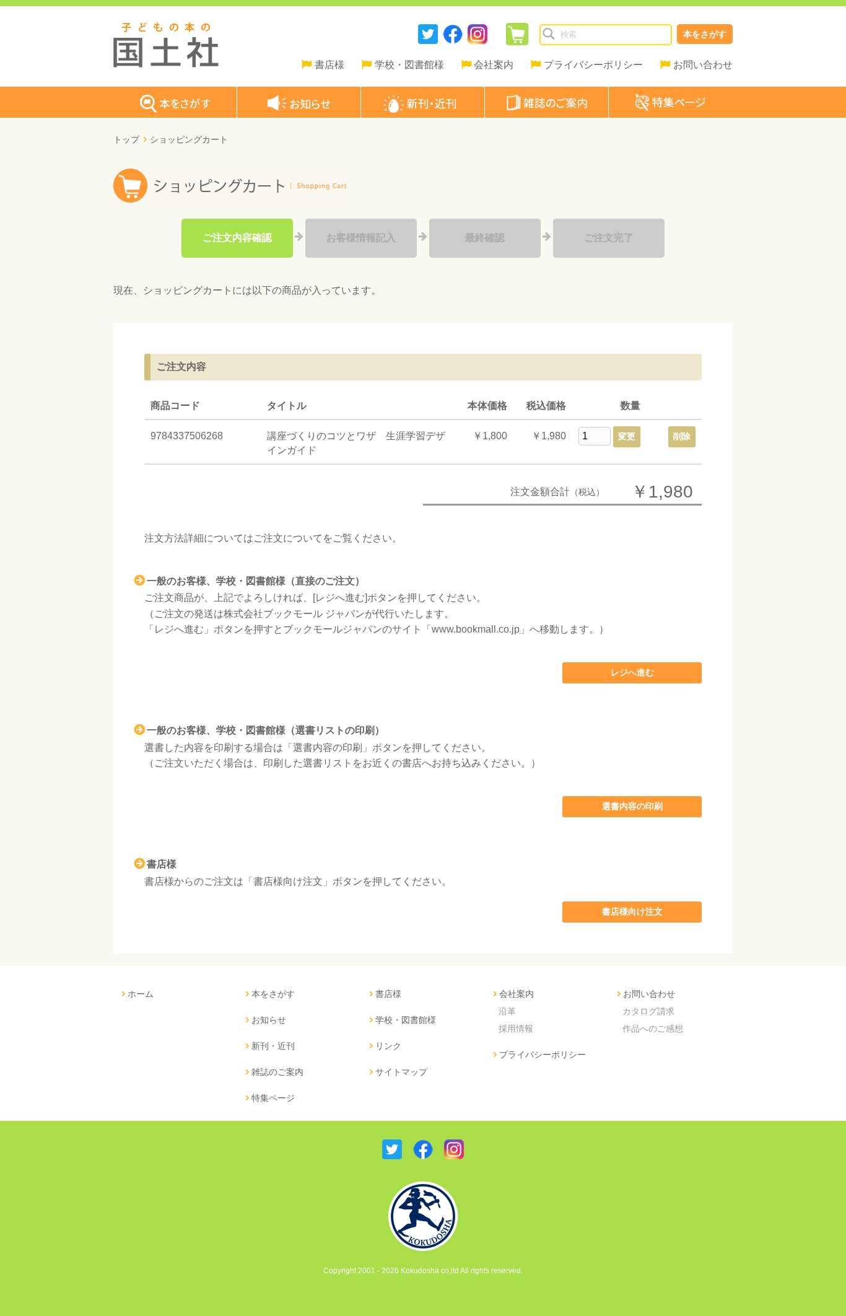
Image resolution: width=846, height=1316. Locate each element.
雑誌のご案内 (277, 1072)
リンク (388, 1046)
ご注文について (288, 538)
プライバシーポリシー (593, 64)
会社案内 (493, 64)
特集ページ (273, 1098)
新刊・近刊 (273, 1046)
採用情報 (516, 1028)
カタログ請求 (648, 1011)
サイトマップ (401, 1072)
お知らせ (268, 1020)
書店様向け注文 (632, 911)
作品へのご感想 (652, 1028)
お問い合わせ (703, 64)
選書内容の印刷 (632, 806)
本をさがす (704, 34)
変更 (626, 436)
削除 (682, 436)
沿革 (507, 1011)
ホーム (141, 994)
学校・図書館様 (409, 64)
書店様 (329, 64)
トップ (126, 139)
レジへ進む (632, 672)
